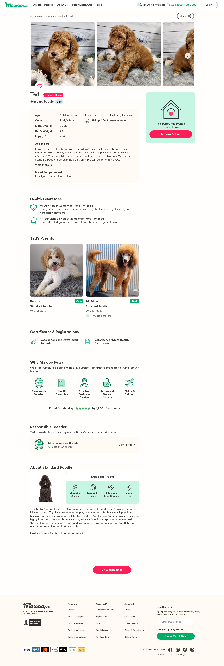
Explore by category (77, 637)
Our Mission (102, 630)
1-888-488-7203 (155, 649)
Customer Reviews (105, 610)
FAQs (127, 610)
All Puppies (36, 16)
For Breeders (102, 637)
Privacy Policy (131, 623)
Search (71, 610)
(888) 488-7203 (184, 5)
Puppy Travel (102, 616)
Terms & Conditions (134, 630)
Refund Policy (131, 637)
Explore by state (76, 630)
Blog (98, 623)
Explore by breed (76, 623)
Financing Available (154, 5)
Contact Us (130, 616)
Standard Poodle (55, 16)
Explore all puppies (77, 616)
